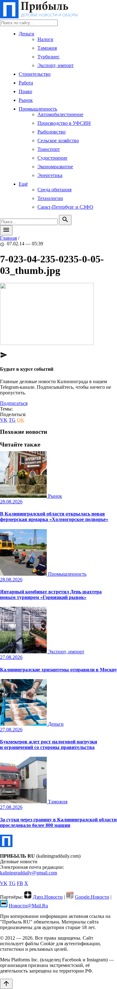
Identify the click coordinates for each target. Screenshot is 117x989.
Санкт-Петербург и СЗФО (65, 207)
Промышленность (38, 108)
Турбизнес (48, 56)
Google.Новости (92, 897)
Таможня (47, 48)
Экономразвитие (55, 166)
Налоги (45, 39)
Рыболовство (51, 131)
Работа (26, 82)
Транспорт (48, 149)
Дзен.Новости (48, 897)
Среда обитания (54, 189)
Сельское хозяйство (58, 140)
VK (3, 420)
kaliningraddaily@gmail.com (28, 872)
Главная (8, 238)
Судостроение (52, 158)
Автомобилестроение (60, 114)
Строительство (35, 74)
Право (25, 91)
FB (20, 883)
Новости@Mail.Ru (28, 905)
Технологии (50, 198)
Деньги (26, 33)
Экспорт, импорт (55, 65)
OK (20, 420)
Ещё (23, 184)
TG (12, 420)
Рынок (26, 100)
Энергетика (49, 175)
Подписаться (13, 403)
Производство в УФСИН (64, 123)
